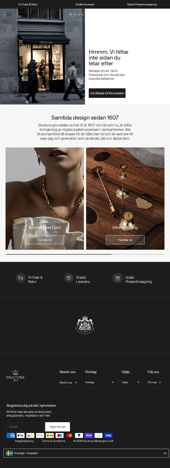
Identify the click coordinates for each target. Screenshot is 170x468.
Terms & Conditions (53, 441)
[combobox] (86, 453)
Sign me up (57, 427)
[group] (44, 198)
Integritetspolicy (24, 441)
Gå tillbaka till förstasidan (107, 93)
